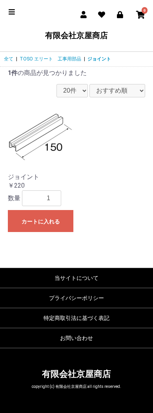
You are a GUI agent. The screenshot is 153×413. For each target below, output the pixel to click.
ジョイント (99, 59)
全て (8, 59)
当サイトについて (76, 278)
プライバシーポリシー (76, 298)
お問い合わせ (76, 338)
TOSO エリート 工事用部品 (50, 59)
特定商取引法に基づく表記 (76, 318)
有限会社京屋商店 (76, 35)
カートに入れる (41, 221)
